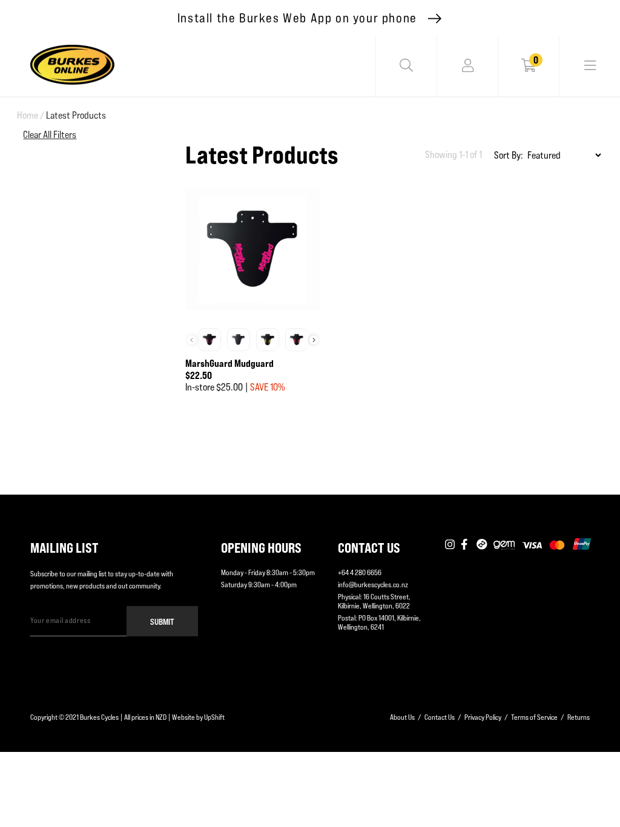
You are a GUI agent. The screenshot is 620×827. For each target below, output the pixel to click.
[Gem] (504, 545)
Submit (162, 621)
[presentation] (313, 339)
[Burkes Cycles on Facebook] (465, 545)
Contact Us (439, 717)
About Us (402, 717)
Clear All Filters (49, 134)
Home (30, 115)
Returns (578, 717)
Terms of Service (534, 717)
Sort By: (508, 155)
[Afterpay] (482, 545)
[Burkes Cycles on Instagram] (450, 545)
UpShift (214, 717)
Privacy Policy (482, 717)
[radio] (209, 339)
